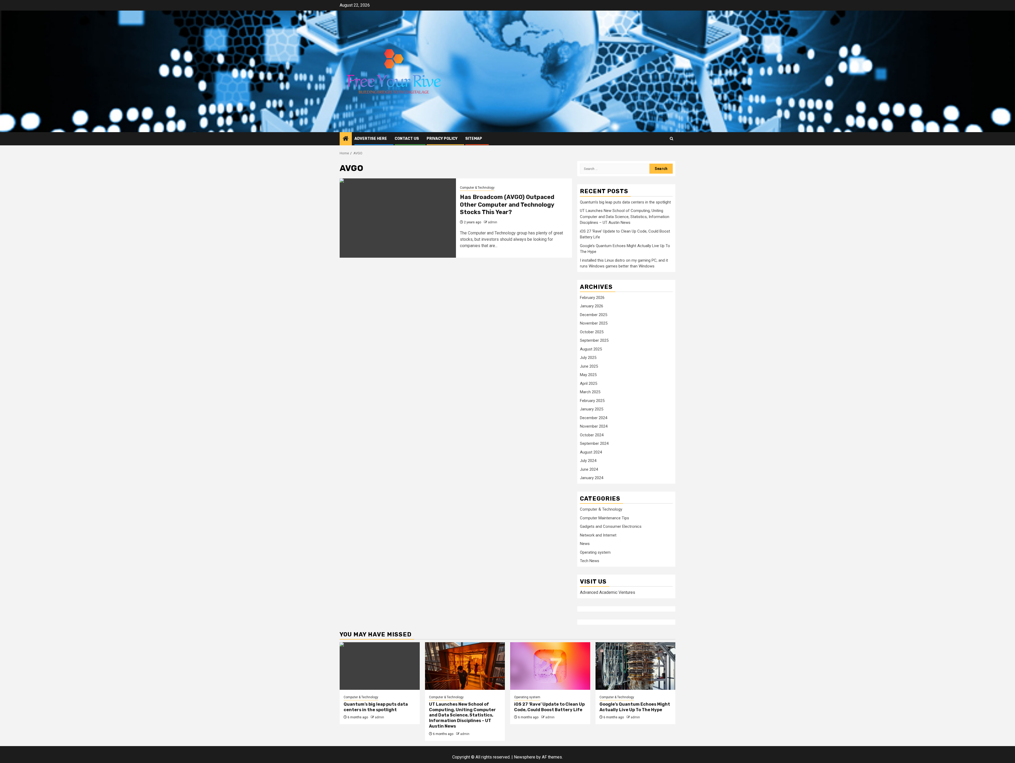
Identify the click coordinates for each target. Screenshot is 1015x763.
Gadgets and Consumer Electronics (611, 526)
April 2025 (588, 383)
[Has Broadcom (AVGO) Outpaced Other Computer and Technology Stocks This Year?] (398, 218)
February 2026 (592, 297)
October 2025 (591, 332)
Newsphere (524, 757)
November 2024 (593, 426)
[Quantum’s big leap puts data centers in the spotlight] (380, 666)
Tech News (589, 560)
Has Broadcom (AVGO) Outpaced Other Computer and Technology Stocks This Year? (507, 204)
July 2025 (588, 357)
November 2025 (593, 323)
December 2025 (593, 314)
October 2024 (591, 435)
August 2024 (591, 452)
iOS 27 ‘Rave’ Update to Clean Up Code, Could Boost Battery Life (549, 707)
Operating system (595, 552)
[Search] (671, 138)
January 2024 (591, 477)
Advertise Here (370, 138)
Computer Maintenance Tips (604, 518)
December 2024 (593, 417)
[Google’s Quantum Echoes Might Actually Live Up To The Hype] (636, 666)
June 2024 (589, 469)
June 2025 (589, 366)
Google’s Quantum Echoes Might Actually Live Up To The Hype (634, 707)
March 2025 (590, 392)
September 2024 (594, 443)
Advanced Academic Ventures (607, 592)
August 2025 (591, 349)
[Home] (346, 139)
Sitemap (473, 138)
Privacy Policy (442, 138)
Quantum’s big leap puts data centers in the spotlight (625, 202)
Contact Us (407, 138)
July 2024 (588, 460)
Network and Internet (598, 535)
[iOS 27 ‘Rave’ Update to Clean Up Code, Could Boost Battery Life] (550, 666)
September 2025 (594, 340)
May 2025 (588, 374)
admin (492, 222)
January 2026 (591, 306)
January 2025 (591, 409)
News (585, 543)
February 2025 (592, 400)
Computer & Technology (477, 187)
